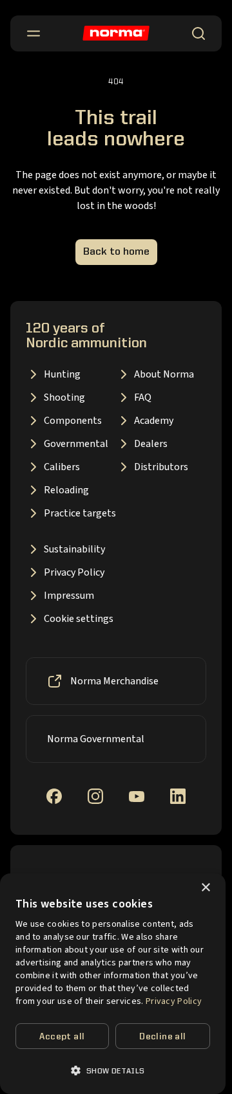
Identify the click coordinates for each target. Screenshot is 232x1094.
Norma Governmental (95, 739)
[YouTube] (136, 796)
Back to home (116, 252)
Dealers (151, 444)
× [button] (205, 888)
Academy (153, 421)
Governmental (76, 444)
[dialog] (113, 983)
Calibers (62, 467)
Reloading (66, 490)
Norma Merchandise (114, 681)
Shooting (64, 397)
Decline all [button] (162, 1036)
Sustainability (74, 549)
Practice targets (80, 513)
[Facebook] (54, 796)
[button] (112, 1070)
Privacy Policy (74, 572)
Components (73, 421)
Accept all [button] (61, 1036)
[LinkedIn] (178, 796)
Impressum (69, 595)
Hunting (62, 374)
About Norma (164, 374)
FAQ (142, 397)
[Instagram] (95, 796)
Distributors (161, 467)
